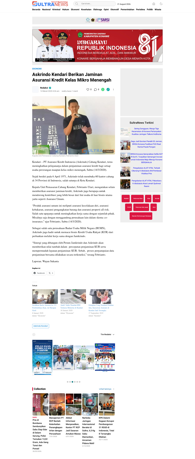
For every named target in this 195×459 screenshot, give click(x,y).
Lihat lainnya (105, 389)
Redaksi (44, 87)
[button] (67, 382)
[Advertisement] (141, 93)
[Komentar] (95, 89)
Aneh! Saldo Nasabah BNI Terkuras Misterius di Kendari (71, 306)
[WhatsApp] (102, 89)
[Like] (87, 89)
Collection (40, 389)
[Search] (76, 3)
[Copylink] (108, 89)
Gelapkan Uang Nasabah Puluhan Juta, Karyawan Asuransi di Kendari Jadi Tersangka (101, 308)
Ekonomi (37, 68)
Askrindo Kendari (40, 326)
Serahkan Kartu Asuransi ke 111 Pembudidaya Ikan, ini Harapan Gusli (44, 308)
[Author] (35, 89)
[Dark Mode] (161, 3)
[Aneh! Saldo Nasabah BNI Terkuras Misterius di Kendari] (73, 296)
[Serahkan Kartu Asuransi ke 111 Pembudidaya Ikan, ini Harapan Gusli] (45, 296)
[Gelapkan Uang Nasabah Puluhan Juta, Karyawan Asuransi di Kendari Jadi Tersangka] (101, 296)
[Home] (153, 3)
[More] (113, 89)
